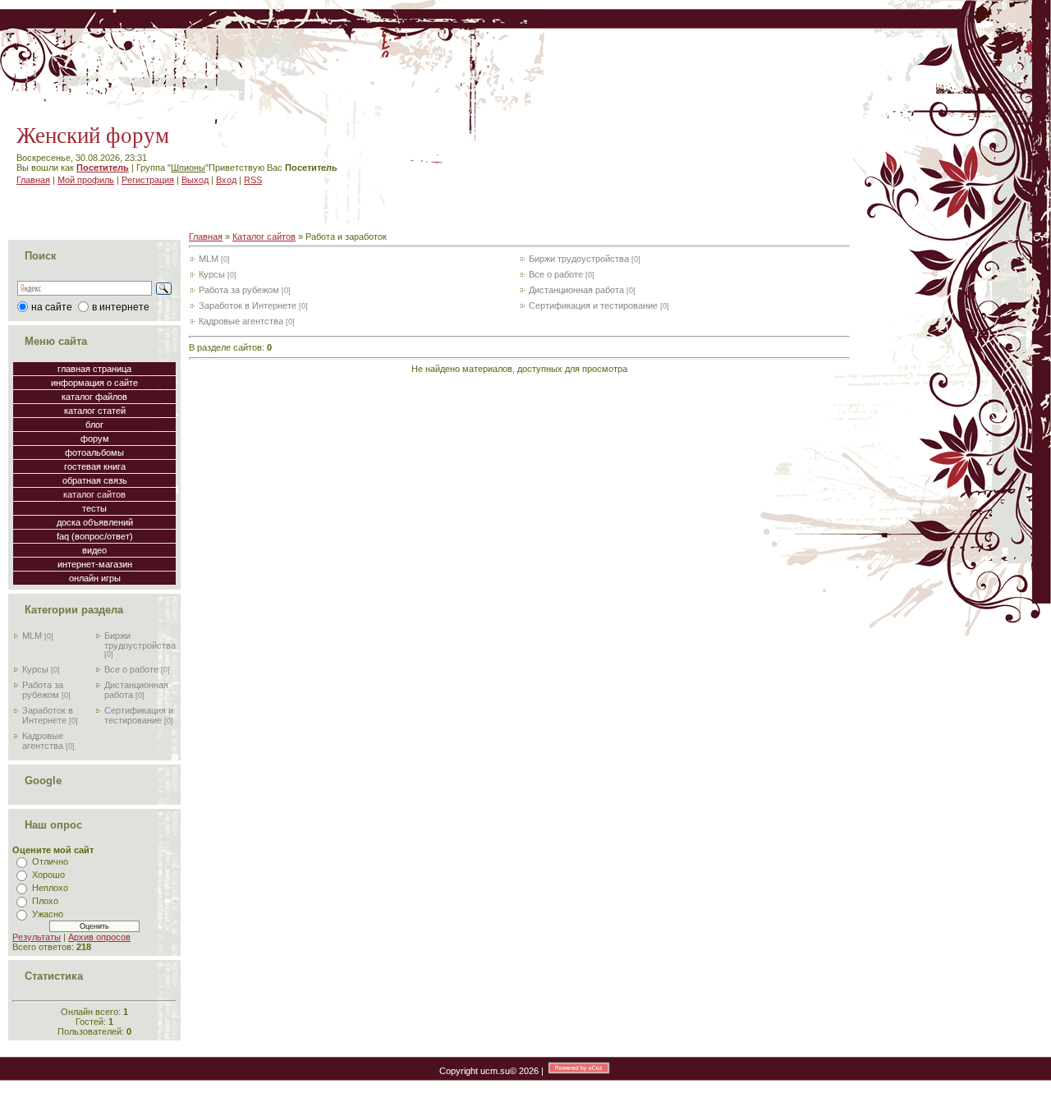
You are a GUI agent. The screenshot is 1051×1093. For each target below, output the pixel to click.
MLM (32, 636)
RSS (253, 180)
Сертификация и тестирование (138, 715)
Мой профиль (85, 180)
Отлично (50, 861)
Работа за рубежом (42, 690)
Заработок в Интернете (47, 715)
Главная (33, 180)
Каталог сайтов (264, 236)
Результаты (36, 937)
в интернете (120, 307)
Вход (226, 180)
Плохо (45, 901)
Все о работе (131, 669)
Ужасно (47, 914)
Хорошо (48, 874)
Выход (195, 180)
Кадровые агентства (42, 741)
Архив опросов (99, 937)
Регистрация (148, 180)
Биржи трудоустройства (140, 640)
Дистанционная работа (576, 290)
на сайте (51, 307)
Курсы (35, 669)
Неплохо (50, 888)
